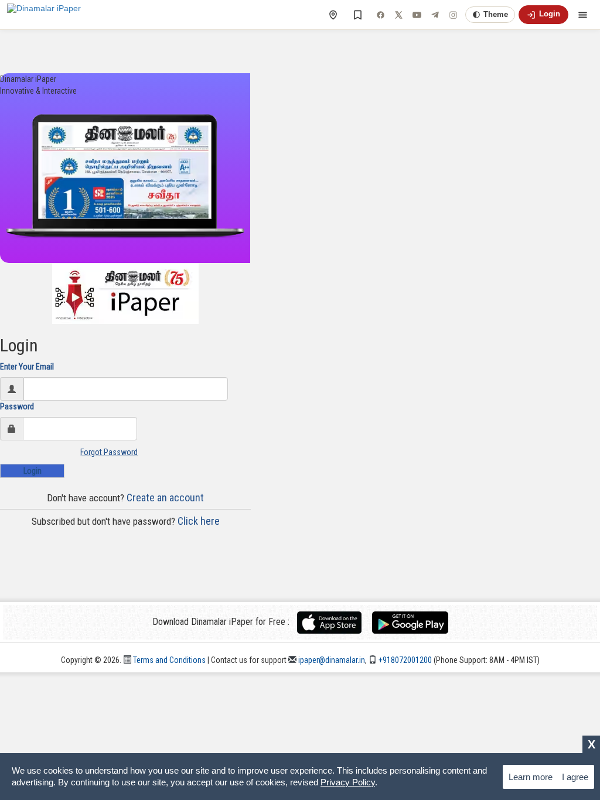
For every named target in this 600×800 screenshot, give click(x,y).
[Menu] (582, 14)
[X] (398, 14)
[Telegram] (435, 14)
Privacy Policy (348, 782)
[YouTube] (416, 14)
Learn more (531, 777)
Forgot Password (109, 452)
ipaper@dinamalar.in (330, 660)
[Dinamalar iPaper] (44, 15)
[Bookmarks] (357, 14)
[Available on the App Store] (333, 622)
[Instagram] (453, 14)
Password (17, 406)
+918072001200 (404, 660)
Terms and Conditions (168, 660)
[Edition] (332, 14)
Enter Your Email (27, 366)
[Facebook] (380, 14)
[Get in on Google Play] (410, 622)
